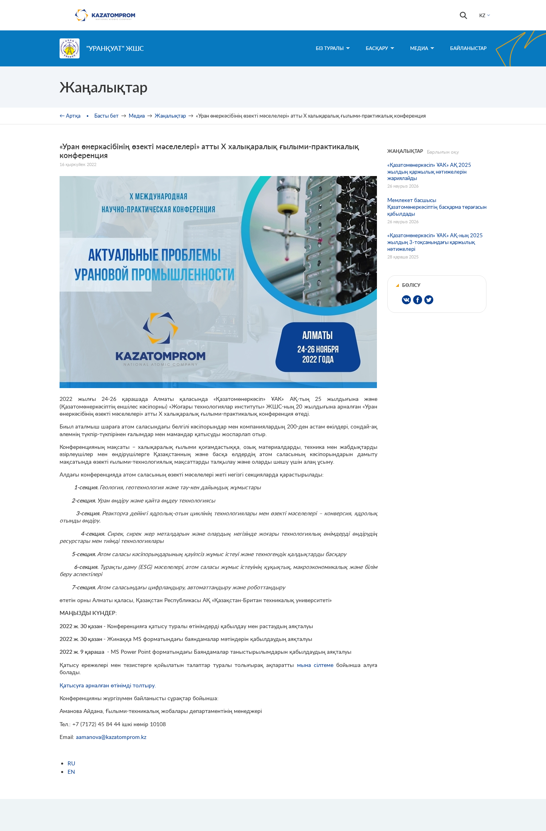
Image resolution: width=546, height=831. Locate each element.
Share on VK (406, 299)
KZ (482, 15)
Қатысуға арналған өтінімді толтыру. (108, 685)
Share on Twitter (428, 299)
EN (71, 771)
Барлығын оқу (443, 152)
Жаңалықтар (170, 115)
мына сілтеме (315, 664)
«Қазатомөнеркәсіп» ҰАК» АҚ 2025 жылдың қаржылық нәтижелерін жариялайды (429, 172)
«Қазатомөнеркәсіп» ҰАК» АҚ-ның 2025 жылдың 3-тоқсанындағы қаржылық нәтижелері (435, 242)
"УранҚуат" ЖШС (115, 48)
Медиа (419, 48)
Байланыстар (468, 48)
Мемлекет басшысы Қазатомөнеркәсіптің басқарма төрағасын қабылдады (436, 207)
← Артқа (70, 115)
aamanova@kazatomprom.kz (111, 736)
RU (71, 763)
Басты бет (106, 115)
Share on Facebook (417, 299)
